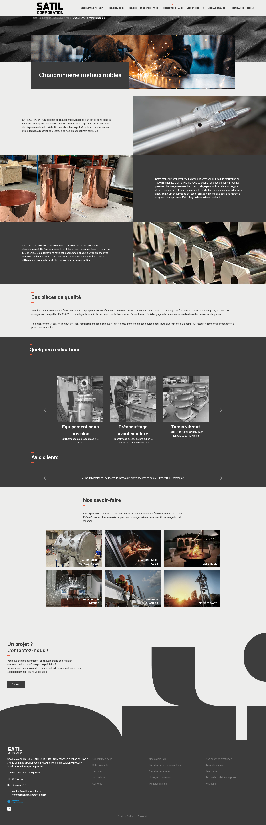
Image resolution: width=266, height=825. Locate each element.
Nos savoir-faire (62, 17)
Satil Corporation (42, 17)
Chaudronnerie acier (159, 771)
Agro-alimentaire (215, 765)
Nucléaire (211, 783)
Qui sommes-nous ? (103, 759)
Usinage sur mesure (160, 777)
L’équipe (97, 771)
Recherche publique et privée (221, 777)
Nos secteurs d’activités (219, 759)
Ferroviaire (211, 771)
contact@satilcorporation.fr (26, 791)
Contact (16, 684)
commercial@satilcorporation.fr (29, 794)
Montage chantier (158, 783)
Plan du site (143, 816)
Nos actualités (218, 8)
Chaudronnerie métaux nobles (165, 765)
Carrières (97, 783)
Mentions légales (125, 816)
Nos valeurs (98, 777)
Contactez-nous (242, 8)
